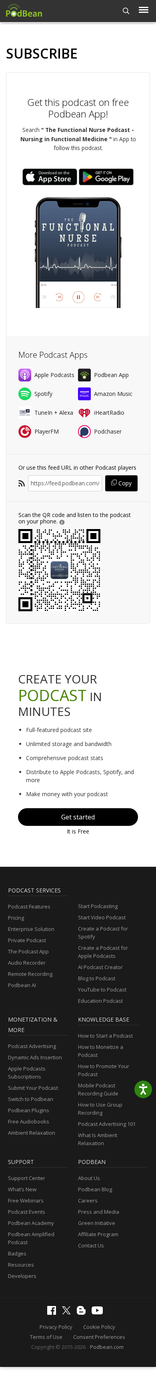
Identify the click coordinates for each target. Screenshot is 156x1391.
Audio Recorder (27, 962)
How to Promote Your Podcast (103, 1070)
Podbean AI (22, 985)
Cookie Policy (99, 1326)
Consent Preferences (99, 1336)
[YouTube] (99, 1312)
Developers (22, 1275)
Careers (88, 1200)
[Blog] (83, 1313)
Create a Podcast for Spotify (103, 932)
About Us (89, 1178)
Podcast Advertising (32, 1046)
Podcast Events (26, 1211)
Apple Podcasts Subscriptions (27, 1072)
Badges (17, 1253)
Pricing (16, 917)
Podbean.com (107, 1346)
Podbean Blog (95, 1189)
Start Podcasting (98, 906)
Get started (78, 817)
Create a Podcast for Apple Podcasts (103, 951)
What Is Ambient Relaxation (97, 1139)
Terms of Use (46, 1336)
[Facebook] (53, 1313)
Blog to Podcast (96, 978)
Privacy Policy (56, 1326)
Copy (124, 483)
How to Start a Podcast (105, 1035)
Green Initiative (96, 1223)
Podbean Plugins (28, 1110)
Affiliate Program (98, 1234)
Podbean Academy (31, 1223)
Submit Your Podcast (33, 1087)
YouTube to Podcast (102, 989)
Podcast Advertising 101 (107, 1123)
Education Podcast (100, 1000)
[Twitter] (68, 1312)
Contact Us (91, 1245)
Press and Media (98, 1211)
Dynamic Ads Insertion (35, 1057)
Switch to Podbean (30, 1099)
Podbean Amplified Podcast (31, 1238)
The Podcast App (28, 951)
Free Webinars (26, 1200)
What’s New (22, 1189)
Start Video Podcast (102, 917)
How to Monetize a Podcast (100, 1050)
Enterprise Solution (31, 929)
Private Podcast (27, 940)
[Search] (126, 11)
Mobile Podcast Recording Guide (98, 1089)
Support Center (26, 1178)
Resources (21, 1264)
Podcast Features (29, 906)
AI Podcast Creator (100, 967)
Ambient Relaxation (31, 1132)
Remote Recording (30, 973)
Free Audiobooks (28, 1121)
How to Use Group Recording (100, 1108)
